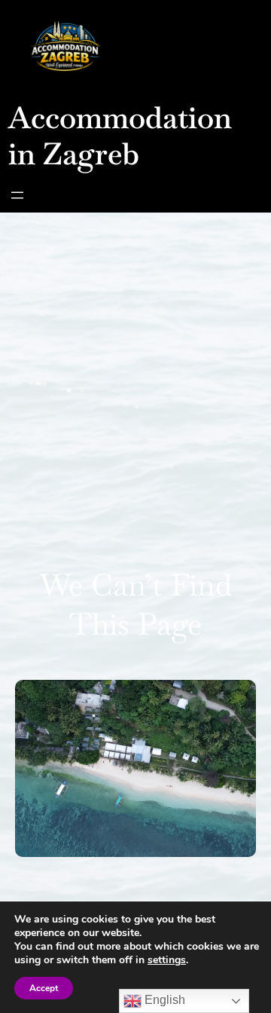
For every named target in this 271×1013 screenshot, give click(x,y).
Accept (43, 988)
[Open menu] (17, 195)
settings (167, 960)
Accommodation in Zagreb (120, 135)
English (163, 999)
